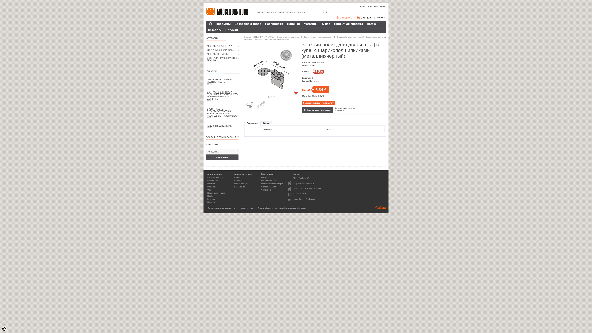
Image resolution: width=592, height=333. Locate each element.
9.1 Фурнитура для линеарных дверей (316, 37)
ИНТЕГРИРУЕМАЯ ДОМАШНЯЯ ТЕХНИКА (222, 59)
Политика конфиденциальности (221, 208)
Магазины (311, 23)
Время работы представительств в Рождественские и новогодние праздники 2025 (222, 113)
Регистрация (379, 6)
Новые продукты (241, 184)
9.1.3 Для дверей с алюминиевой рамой (348, 37)
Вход (370, 6)
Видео (266, 123)
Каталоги (215, 30)
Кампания (238, 181)
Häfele (371, 23)
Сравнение (266, 190)
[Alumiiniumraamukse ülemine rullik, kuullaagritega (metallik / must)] (249, 105)
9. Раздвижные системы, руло (287, 37)
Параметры (252, 123)
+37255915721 (299, 194)
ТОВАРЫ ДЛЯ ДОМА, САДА (220, 50)
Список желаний (268, 187)
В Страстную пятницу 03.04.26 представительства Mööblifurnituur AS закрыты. (222, 96)
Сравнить (339, 110)
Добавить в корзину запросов (317, 110)
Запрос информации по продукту (318, 103)
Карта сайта (239, 187)
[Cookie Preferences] (4, 328)
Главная (247, 37)
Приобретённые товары (272, 184)
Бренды (237, 178)
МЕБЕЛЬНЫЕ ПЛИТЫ (217, 54)
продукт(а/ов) (347, 17)
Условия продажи (247, 208)
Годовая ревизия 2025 (219, 127)
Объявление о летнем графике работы (219, 81)
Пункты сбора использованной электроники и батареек (282, 208)
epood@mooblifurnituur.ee (304, 199)
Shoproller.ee (380, 207)
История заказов (268, 181)
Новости (231, 30)
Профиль (265, 178)
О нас (326, 23)
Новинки (293, 23)
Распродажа (274, 23)
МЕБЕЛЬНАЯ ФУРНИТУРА (219, 46)
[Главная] (210, 24)
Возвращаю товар (247, 23)
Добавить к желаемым (345, 108)
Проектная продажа (348, 23)
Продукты (223, 23)
